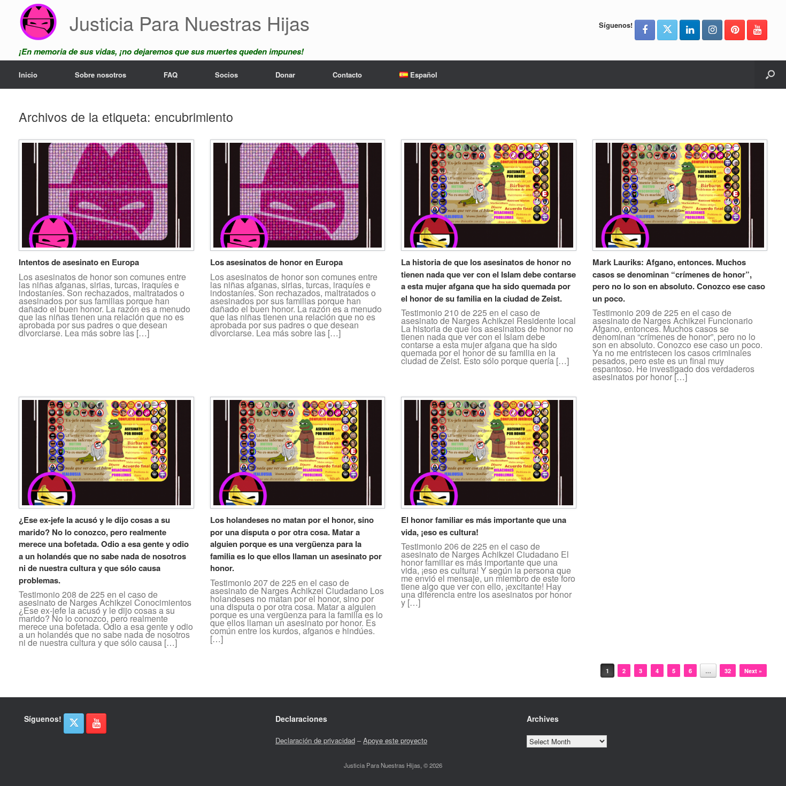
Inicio (28, 75)
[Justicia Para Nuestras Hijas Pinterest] (735, 30)
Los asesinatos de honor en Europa (276, 262)
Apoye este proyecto (395, 740)
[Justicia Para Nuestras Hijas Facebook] (645, 30)
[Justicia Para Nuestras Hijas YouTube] (757, 30)
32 (728, 671)
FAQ (171, 75)
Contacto (347, 75)
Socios (226, 75)
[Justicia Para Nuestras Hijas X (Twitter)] (667, 30)
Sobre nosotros (100, 75)
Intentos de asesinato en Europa (79, 262)
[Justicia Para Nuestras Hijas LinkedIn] (690, 30)
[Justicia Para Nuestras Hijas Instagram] (712, 30)
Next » (753, 671)
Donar (285, 75)
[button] (770, 74)
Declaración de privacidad (315, 740)
